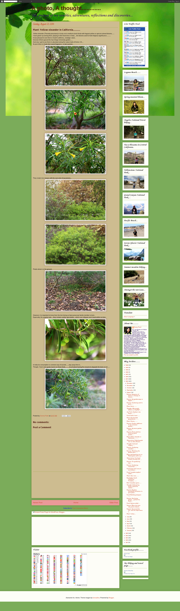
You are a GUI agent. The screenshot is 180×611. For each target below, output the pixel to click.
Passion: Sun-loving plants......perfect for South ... (133, 500)
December (130, 383)
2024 (127, 369)
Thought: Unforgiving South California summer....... (133, 486)
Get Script (129, 65)
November (130, 385)
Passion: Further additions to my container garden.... (134, 425)
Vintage (130, 54)
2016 (127, 381)
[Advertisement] (75, 485)
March (129, 526)
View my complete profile (131, 355)
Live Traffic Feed (134, 29)
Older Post (113, 503)
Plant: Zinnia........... (132, 421)
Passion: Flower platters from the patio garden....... (134, 433)
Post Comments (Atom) (80, 508)
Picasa (126, 36)
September (130, 390)
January (129, 530)
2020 (127, 372)
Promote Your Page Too (129, 573)
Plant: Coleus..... (131, 514)
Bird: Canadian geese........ (134, 483)
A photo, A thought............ (66, 8)
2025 (127, 367)
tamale (129, 43)
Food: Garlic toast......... (133, 415)
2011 (127, 542)
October (129, 387)
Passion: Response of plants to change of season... (133, 396)
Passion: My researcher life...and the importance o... (134, 510)
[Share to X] (66, 416)
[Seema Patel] (124, 555)
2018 (127, 376)
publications (127, 33)
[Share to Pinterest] (70, 416)
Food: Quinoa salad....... (133, 503)
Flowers (130, 57)
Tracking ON (139, 65)
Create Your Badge (128, 556)
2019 (127, 374)
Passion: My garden (129, 60)
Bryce (129, 50)
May (128, 521)
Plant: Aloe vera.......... (133, 475)
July (128, 516)
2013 (127, 538)
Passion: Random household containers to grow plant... (134, 491)
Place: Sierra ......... (132, 406)
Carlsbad (127, 63)
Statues (126, 39)
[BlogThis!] (64, 416)
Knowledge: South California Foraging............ (132, 479)
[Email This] (63, 416)
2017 (127, 379)
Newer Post (37, 503)
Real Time (134, 65)
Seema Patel (137, 327)
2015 (127, 533)
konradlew (96, 598)
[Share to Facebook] (68, 416)
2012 (127, 540)
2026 (127, 365)
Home (76, 503)
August (129, 392)
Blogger (111, 598)
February (129, 528)
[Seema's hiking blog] (124, 572)
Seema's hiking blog (128, 570)
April (128, 523)
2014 (127, 535)
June (128, 519)
